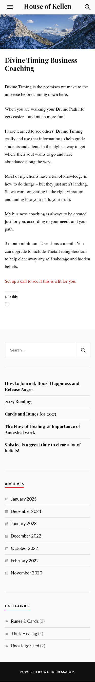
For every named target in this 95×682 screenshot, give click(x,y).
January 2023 (24, 523)
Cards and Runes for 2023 (30, 414)
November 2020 (26, 572)
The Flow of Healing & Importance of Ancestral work (42, 429)
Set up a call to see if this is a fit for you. (40, 281)
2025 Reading (18, 401)
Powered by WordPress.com (47, 672)
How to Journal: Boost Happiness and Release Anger (42, 386)
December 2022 (26, 536)
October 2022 (24, 548)
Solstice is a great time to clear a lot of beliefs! (43, 447)
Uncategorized (25, 645)
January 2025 (24, 499)
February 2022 (25, 560)
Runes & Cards (25, 621)
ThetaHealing (24, 633)
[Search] (83, 7)
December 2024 (26, 511)
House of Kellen (47, 6)
